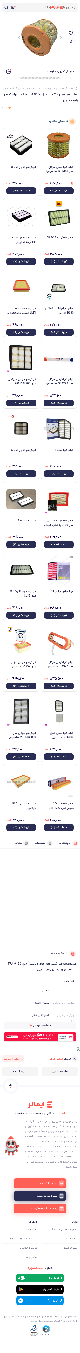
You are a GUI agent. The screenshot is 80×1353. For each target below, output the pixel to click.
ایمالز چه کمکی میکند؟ (65, 1230)
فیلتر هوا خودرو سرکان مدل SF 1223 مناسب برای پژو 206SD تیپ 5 (59, 381)
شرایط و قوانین (29, 1248)
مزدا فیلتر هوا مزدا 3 (62, 591)
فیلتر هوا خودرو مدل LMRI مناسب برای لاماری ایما (22, 311)
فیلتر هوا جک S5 (64, 450)
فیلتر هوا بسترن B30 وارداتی (24, 806)
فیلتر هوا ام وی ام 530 (23, 450)
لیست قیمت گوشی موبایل (22, 1239)
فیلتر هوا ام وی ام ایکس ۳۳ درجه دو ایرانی (22, 240)
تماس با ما (32, 1257)
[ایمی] (12, 1146)
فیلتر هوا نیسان (20, 1071)
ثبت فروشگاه (70, 1248)
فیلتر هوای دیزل (60, 1071)
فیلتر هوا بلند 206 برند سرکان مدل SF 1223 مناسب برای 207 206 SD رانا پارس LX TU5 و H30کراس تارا (60, 806)
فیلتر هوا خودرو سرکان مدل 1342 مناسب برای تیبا (61, 664)
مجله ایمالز (31, 1230)
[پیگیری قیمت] (71, 33)
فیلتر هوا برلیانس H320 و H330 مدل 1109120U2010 (59, 311)
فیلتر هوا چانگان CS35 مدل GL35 (23, 594)
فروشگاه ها (71, 1239)
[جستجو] (6, 7)
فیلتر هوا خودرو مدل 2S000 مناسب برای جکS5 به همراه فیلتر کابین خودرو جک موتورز (60, 735)
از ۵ (5, 108)
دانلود (40, 1268)
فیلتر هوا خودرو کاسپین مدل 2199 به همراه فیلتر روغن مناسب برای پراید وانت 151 (59, 523)
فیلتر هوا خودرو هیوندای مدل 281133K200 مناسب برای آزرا (22, 381)
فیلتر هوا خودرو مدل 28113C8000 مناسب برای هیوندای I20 (21, 735)
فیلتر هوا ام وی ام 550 (23, 167)
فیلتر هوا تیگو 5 (27, 521)
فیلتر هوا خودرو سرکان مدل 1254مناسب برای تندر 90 (23, 664)
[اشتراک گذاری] (71, 42)
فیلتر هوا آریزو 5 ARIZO (60, 238)
